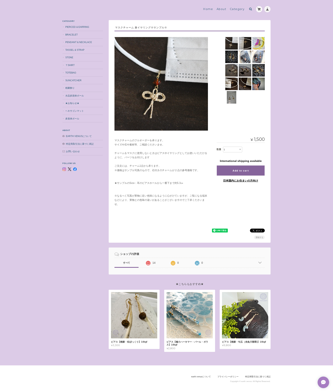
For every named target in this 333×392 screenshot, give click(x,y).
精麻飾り (70, 88)
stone (69, 57)
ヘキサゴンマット (74, 111)
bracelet (71, 34)
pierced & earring (77, 27)
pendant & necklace (78, 42)
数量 (219, 149)
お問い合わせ (73, 151)
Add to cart (241, 170)
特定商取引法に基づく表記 (80, 144)
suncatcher (73, 80)
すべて (126, 262)
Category (237, 9)
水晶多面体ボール (74, 95)
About (221, 9)
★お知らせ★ (72, 103)
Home (208, 9)
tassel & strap (74, 50)
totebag (70, 72)
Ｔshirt (70, 65)
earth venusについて (79, 136)
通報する (259, 237)
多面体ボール (72, 118)
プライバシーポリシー (228, 376)
